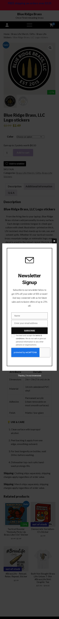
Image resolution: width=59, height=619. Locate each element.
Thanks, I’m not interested (29, 375)
